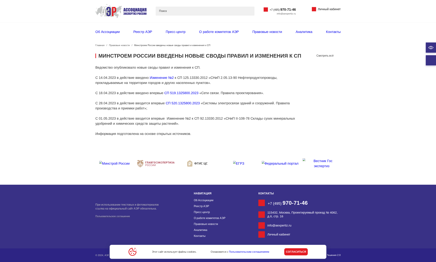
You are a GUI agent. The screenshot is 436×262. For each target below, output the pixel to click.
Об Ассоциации (107, 32)
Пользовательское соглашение (112, 216)
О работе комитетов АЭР (219, 32)
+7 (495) (283, 9)
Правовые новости (267, 32)
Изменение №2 (162, 78)
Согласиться (296, 251)
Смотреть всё (325, 55)
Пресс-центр (175, 32)
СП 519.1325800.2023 (181, 93)
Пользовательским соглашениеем (249, 251)
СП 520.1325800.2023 (183, 103)
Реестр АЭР (142, 32)
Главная (100, 45)
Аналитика (304, 32)
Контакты (333, 32)
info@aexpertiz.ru (286, 13)
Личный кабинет (329, 9)
